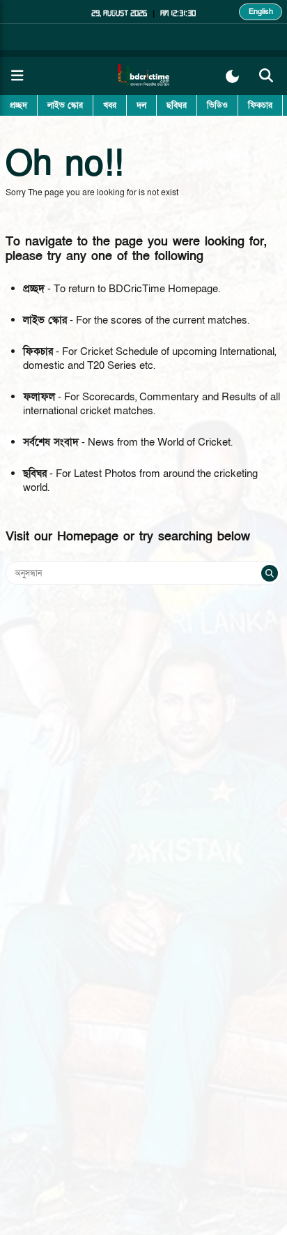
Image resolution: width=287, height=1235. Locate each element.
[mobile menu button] (17, 76)
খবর (109, 105)
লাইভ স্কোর (65, 105)
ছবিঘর (176, 105)
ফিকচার (260, 105)
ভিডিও (217, 105)
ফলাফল (39, 397)
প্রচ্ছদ (18, 105)
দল (141, 105)
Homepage (87, 537)
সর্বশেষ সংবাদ (51, 442)
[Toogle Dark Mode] (232, 76)
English (261, 11)
